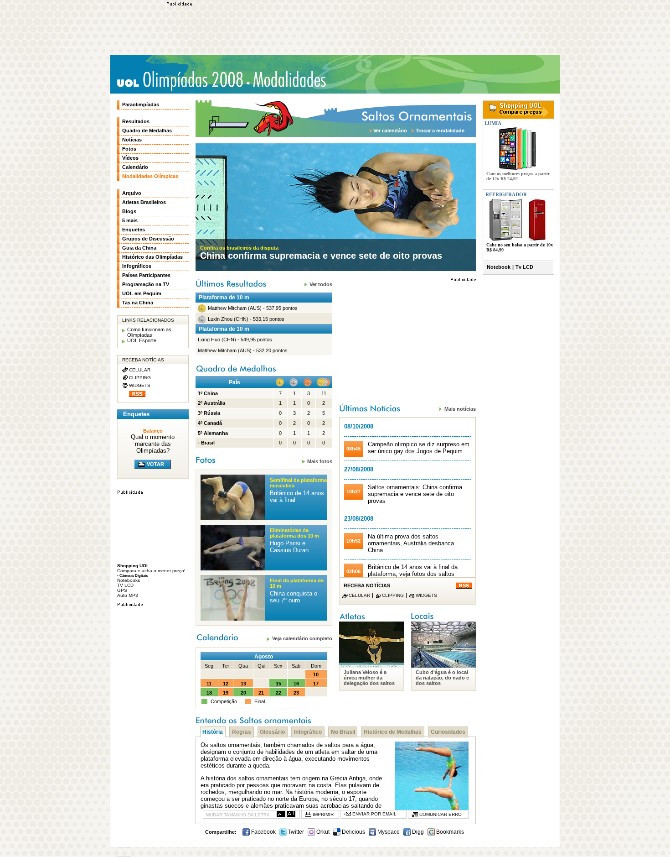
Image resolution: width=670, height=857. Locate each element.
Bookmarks (449, 832)
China (211, 393)
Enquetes (133, 229)
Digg (417, 832)
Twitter (295, 832)
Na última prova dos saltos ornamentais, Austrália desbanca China (411, 543)
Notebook (498, 267)
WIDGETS (426, 595)
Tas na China (137, 302)
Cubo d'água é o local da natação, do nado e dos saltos (442, 677)
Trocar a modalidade (440, 130)
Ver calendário (390, 130)
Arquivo (131, 193)
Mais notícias (460, 408)
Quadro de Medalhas (147, 130)
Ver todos (320, 284)
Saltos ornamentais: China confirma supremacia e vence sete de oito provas (415, 494)
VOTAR (155, 464)
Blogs (129, 211)
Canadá (213, 423)
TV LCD (125, 585)
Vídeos (130, 158)
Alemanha (216, 433)
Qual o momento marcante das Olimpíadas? (153, 444)
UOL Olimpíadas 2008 (180, 80)
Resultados (135, 121)
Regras (241, 732)
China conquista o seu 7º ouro (293, 597)
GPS (122, 590)
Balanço (153, 431)
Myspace (388, 832)
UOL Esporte (141, 340)
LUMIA (492, 123)
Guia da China (139, 248)
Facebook (263, 832)
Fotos (129, 149)
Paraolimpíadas (140, 104)
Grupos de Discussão (148, 238)
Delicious (352, 832)
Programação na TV (145, 284)
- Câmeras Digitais (132, 575)
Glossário (272, 732)
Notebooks (128, 580)
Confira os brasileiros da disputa (239, 248)
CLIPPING (393, 595)
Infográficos (136, 266)
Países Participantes (146, 275)
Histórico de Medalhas (393, 732)
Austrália (214, 403)
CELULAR (359, 595)
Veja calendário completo (302, 638)
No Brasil (343, 732)
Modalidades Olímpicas (289, 79)
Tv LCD (524, 267)
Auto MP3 (127, 595)
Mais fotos (319, 461)
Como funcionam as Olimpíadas (149, 332)
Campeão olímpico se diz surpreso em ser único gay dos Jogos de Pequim (418, 448)
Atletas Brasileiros (144, 202)
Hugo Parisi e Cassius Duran (289, 547)
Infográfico (308, 732)
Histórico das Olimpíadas (152, 257)
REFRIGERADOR (506, 194)
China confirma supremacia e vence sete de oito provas (321, 256)
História (212, 732)
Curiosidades (448, 732)
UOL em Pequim (141, 293)
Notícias (132, 139)
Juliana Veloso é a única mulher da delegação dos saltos (369, 677)
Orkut (322, 832)
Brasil (208, 442)
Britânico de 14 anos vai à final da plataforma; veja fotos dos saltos (413, 570)
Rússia (212, 413)
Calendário (135, 167)
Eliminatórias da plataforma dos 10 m (294, 533)
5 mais (130, 220)
